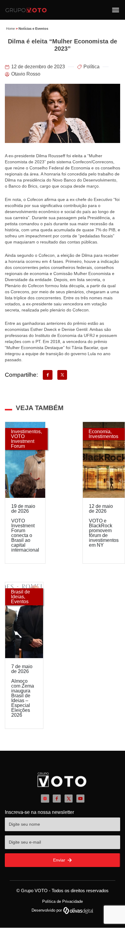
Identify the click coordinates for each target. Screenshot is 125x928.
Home (10, 28)
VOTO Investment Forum (22, 441)
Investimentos (26, 431)
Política (91, 66)
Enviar (59, 860)
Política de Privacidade (62, 901)
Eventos (20, 601)
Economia (99, 431)
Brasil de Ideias (20, 594)
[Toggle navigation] (115, 10)
